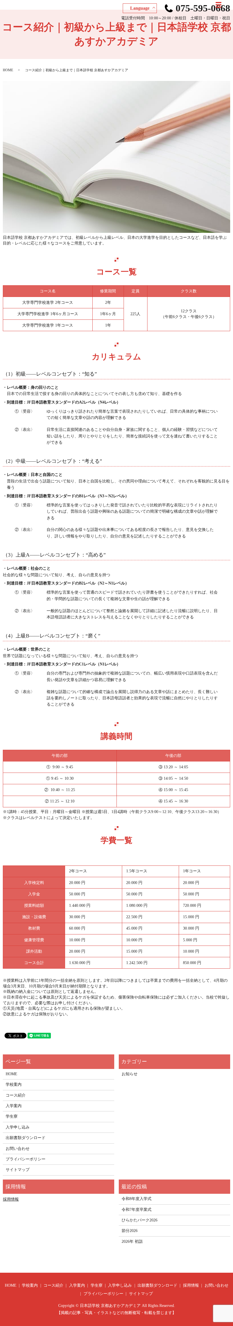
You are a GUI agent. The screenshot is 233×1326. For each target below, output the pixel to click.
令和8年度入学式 (136, 1199)
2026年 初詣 (132, 1241)
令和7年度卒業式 (136, 1209)
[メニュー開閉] (218, 5)
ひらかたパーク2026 (139, 1220)
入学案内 (14, 1106)
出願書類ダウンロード (25, 1138)
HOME (8, 70)
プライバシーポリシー (25, 1159)
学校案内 (14, 1084)
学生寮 (12, 1116)
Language (139, 8)
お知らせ (130, 1074)
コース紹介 (16, 1095)
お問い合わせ (18, 1148)
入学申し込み (18, 1127)
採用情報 (11, 1199)
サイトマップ (18, 1170)
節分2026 (130, 1231)
